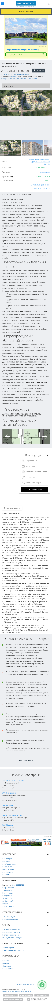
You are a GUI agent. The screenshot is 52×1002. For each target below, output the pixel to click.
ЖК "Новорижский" (10, 793)
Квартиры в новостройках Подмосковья (16, 992)
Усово (13, 76)
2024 (13, 885)
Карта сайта (7, 968)
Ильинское (33, 79)
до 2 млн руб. (7, 898)
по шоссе (6, 861)
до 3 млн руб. (7, 901)
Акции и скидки (8, 916)
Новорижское (6, 79)
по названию (7, 872)
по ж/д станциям (9, 864)
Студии (5, 904)
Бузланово (25, 74)
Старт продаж (8, 887)
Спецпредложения (10, 919)
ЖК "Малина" (8, 825)
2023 (22, 885)
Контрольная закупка (11, 932)
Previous (2, 38)
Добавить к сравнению (40, 185)
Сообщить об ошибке (41, 188)
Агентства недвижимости (13, 950)
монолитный (45, 172)
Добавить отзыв (26, 760)
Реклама (5, 963)
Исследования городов (12, 937)
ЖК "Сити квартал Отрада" (13, 780)
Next (50, 38)
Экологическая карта (11, 929)
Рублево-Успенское (20, 79)
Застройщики (8, 948)
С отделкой (7, 896)
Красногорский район (12, 74)
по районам (7, 867)
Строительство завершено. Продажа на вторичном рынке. (39, 161)
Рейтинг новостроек (10, 935)
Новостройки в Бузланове (35, 64)
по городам (7, 858)
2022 (18, 885)
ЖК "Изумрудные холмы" (12, 815)
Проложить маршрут (12, 508)
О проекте (6, 966)
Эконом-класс (8, 890)
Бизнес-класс (7, 893)
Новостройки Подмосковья (11, 64)
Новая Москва (8, 869)
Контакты (6, 960)
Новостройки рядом (34, 489)
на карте (6, 875)
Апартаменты (8, 906)
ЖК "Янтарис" (8, 805)
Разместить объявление (26, 984)
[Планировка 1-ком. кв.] (12, 436)
